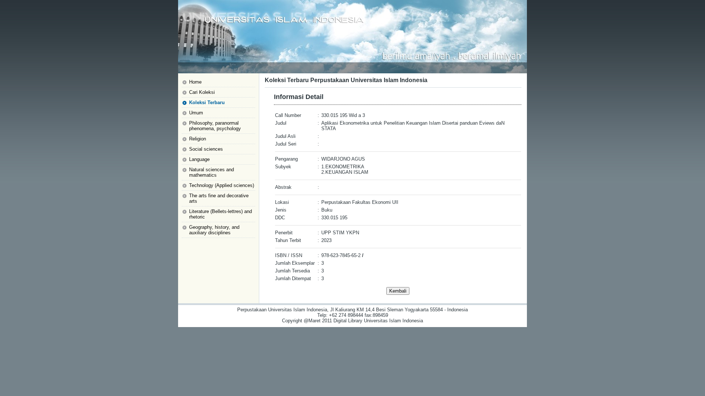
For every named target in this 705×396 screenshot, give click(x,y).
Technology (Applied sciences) (221, 185)
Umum (196, 112)
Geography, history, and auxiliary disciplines (214, 229)
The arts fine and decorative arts (219, 198)
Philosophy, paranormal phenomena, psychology (215, 125)
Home (195, 82)
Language (199, 159)
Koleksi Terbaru (207, 102)
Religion (197, 139)
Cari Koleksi (202, 92)
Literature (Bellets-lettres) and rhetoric (220, 214)
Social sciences (206, 149)
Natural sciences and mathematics (211, 172)
